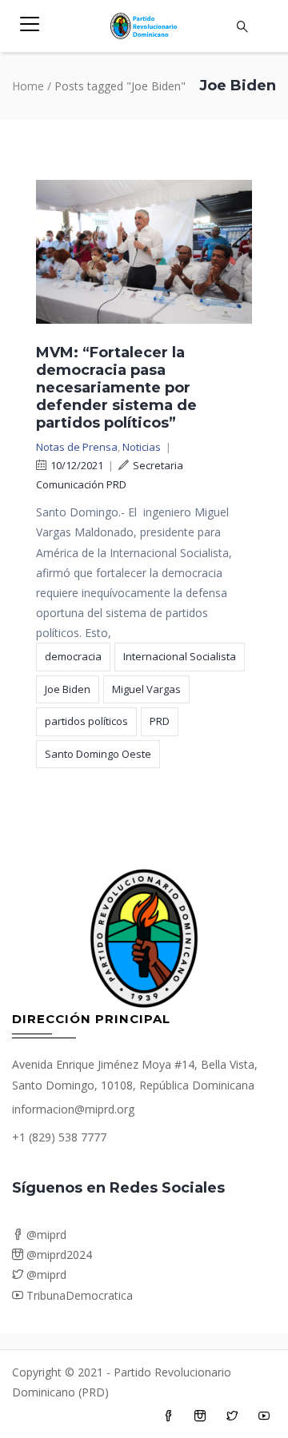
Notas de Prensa (77, 447)
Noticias (141, 447)
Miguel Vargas (146, 689)
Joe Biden (67, 689)
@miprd (44, 1234)
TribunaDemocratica (78, 1295)
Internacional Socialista (179, 656)
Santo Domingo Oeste (98, 754)
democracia (73, 656)
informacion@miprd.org (73, 1109)
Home (28, 86)
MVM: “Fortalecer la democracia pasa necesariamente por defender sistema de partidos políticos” (116, 388)
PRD (160, 721)
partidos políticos (86, 721)
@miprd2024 (57, 1254)
